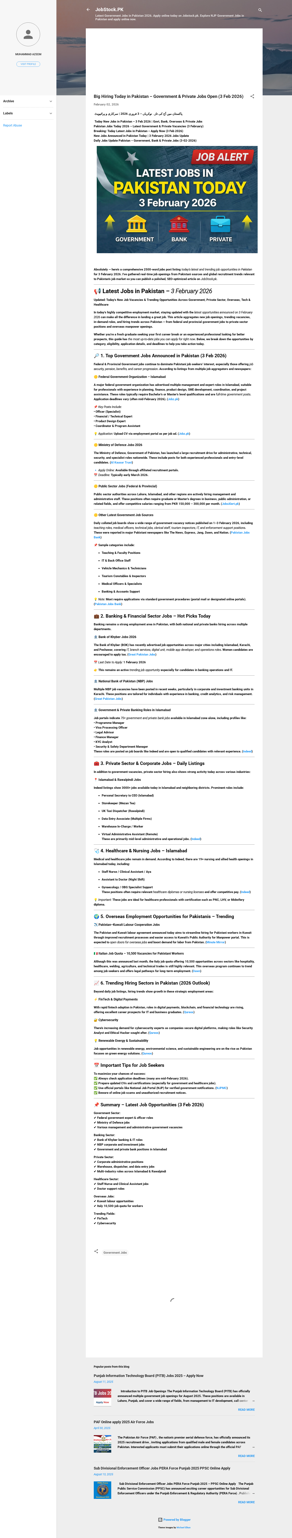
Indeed (247, 751)
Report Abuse (12, 125)
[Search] (260, 11)
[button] (252, 97)
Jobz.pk (173, 399)
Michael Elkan (183, 1527)
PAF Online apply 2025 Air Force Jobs (124, 1422)
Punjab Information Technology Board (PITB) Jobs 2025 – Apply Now (148, 1376)
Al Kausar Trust (121, 462)
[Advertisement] (174, 64)
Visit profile (28, 64)
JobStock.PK (109, 9)
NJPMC (221, 1088)
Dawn (196, 971)
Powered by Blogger (177, 1520)
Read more (246, 1410)
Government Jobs (115, 1252)
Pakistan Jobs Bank (108, 604)
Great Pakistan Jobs (141, 654)
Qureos (188, 1012)
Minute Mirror (215, 942)
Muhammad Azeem (28, 54)
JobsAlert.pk (230, 504)
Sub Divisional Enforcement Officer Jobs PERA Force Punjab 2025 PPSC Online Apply (162, 1468)
